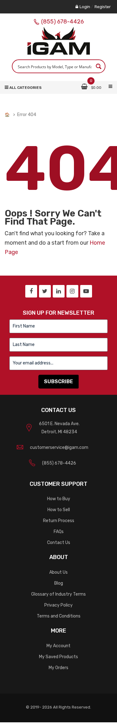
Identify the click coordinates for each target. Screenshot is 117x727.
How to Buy (58, 498)
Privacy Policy (58, 605)
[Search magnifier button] (98, 66)
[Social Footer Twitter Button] (45, 291)
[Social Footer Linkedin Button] (59, 291)
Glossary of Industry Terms (58, 594)
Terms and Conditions (58, 616)
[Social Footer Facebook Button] (31, 291)
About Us (58, 572)
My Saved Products (58, 656)
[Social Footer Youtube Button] (86, 291)
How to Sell (58, 509)
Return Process (58, 520)
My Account (58, 645)
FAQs (59, 531)
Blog (58, 583)
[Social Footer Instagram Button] (72, 291)
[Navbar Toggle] (110, 86)
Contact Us (58, 542)
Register (103, 6)
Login (85, 6)
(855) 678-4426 (62, 21)
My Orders (58, 667)
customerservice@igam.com (59, 447)
